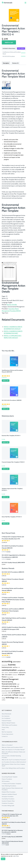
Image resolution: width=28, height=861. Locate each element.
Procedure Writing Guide (8, 805)
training (20, 697)
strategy (3, 697)
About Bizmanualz (6, 714)
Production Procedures (8, 803)
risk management (16, 693)
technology (10, 697)
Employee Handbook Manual (9, 794)
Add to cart (9, 42)
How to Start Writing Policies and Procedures (13, 768)
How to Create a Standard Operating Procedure (11, 756)
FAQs (3, 729)
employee (21, 674)
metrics (12, 688)
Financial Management (10, 679)
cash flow (15, 667)
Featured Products (6, 720)
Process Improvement (7, 734)
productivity (16, 691)
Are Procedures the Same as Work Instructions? (14, 762)
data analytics (8, 674)
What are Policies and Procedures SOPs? (12, 747)
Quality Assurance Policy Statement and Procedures (12, 788)
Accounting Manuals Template (9, 777)
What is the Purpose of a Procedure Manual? (13, 749)
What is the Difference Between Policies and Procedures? (13, 752)
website (24, 697)
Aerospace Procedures (7, 796)
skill (2, 695)
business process (7, 667)
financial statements (9, 684)
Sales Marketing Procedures (9, 786)
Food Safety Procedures (8, 799)
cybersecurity (22, 672)
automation (17, 662)
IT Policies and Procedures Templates (11, 783)
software (15, 695)
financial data (10, 677)
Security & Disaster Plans (8, 801)
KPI (18, 686)
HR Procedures (5, 781)
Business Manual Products (8, 723)
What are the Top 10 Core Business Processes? (14, 759)
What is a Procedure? (7, 745)
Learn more (16, 856)
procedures (17, 688)
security (23, 693)
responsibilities (4, 692)
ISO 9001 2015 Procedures (9, 56)
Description (6, 63)
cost (3, 672)
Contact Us (5, 736)
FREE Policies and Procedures (9, 725)
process (23, 688)
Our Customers (5, 716)
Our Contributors (6, 718)
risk (9, 693)
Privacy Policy (5, 727)
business (12, 664)
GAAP (18, 684)
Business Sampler (12, 304)
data (3, 674)
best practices (4, 665)
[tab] (6, 63)
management (6, 688)
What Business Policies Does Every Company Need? (13, 765)
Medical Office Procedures (8, 792)
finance (4, 677)
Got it (3, 859)
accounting (7, 661)
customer (6, 672)
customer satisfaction (13, 672)
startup (21, 695)
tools (16, 698)
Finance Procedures (7, 779)
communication (9, 670)
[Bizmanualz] (7, 2)
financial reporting (7, 682)
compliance (21, 670)
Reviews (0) (15, 63)
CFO (19, 667)
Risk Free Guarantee (7, 732)
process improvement (6, 690)
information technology (9, 686)
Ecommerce (15, 674)
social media (8, 695)
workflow (3, 699)
